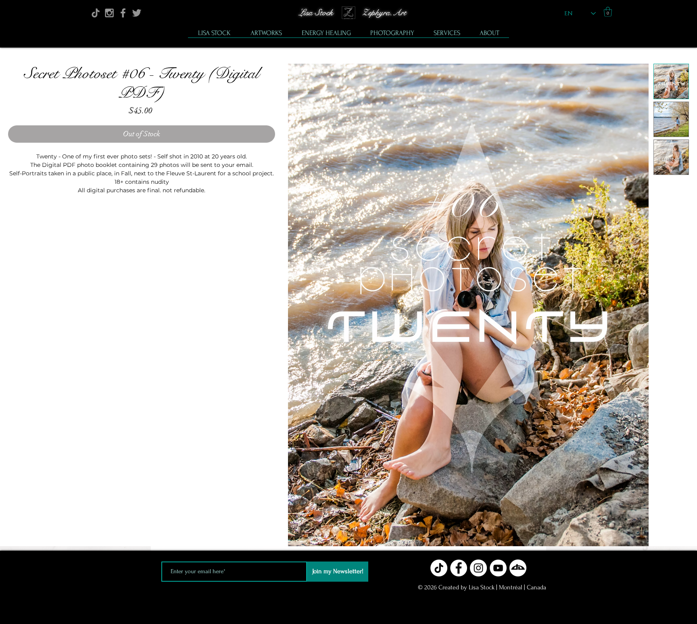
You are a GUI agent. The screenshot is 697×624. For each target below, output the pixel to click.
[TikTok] (96, 13)
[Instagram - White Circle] (478, 568)
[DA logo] (517, 568)
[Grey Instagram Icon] (109, 13)
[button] (608, 12)
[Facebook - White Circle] (458, 568)
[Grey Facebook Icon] (123, 13)
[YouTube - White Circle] (498, 568)
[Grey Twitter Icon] (137, 13)
